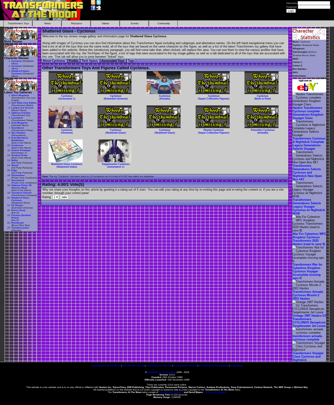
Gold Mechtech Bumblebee (19, 139)
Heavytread (17, 180)
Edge (14, 170)
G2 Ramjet (17, 205)
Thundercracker (20, 227)
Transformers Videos (185, 365)
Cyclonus (66, 95)
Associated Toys (113, 60)
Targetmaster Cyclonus (116, 164)
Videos (105, 23)
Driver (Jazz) (18, 210)
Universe (67, 132)
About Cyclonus (54, 60)
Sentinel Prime (19, 155)
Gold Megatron (19, 123)
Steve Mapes (166, 392)
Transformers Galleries (159, 365)
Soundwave (17, 128)
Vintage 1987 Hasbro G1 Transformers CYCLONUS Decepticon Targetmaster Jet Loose (309, 321)
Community (163, 23)
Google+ (178, 392)
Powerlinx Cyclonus (263, 130)
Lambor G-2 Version (22, 108)
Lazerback (17, 118)
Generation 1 (67, 98)
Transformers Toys (18, 23)
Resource (76, 23)
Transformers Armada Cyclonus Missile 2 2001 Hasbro (308, 295)
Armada (164, 98)
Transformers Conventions (213, 365)
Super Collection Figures (214, 98)
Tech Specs (90, 60)
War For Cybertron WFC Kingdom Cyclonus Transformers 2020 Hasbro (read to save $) (309, 239)
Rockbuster (17, 222)
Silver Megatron (20, 95)
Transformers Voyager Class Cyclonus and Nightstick (308, 356)
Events (135, 23)
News (47, 23)
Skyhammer (18, 175)
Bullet (14, 160)
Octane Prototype (21, 150)
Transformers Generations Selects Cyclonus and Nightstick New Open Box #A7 (307, 172)
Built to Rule (262, 98)
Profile (74, 60)
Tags (131, 60)
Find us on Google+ (216, 392)
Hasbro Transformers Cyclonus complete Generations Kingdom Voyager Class (308, 113)
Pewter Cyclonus (214, 130)
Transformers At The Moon (105, 365)
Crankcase (17, 145)
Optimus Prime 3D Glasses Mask (21, 186)
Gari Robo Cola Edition (24, 103)
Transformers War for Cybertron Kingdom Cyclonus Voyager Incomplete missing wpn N (307, 271)
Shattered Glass (115, 132)
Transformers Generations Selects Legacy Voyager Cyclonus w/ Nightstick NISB (309, 206)
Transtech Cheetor (21, 192)
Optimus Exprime (21, 113)
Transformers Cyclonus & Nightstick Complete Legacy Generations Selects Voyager (309, 143)
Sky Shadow (18, 133)
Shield (14, 165)
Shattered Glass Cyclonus (66, 164)
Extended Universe (116, 98)
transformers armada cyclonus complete (307, 337)
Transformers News (133, 365)
